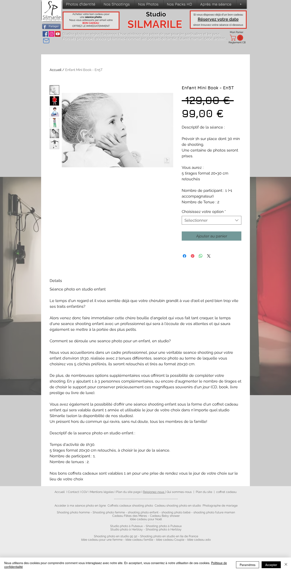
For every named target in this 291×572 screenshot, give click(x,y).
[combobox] (211, 220)
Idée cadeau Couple (170, 539)
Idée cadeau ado (199, 539)
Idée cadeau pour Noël (146, 519)
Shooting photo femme (109, 512)
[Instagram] (51, 34)
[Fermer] (285, 565)
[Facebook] (45, 34)
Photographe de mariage (220, 505)
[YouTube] (58, 34)
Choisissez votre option (204, 211)
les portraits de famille (159, 39)
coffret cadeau (226, 492)
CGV (85, 492)
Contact (74, 492)
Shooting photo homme (73, 512)
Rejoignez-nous (154, 492)
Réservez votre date (218, 19)
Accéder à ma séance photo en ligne (80, 505)
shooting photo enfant (143, 512)
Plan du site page (128, 492)
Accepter (271, 565)
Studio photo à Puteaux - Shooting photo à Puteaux (146, 526)
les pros (213, 34)
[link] (237, 38)
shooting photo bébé (176, 512)
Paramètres (247, 565)
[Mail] (46, 41)
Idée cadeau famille (139, 539)
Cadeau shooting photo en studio (178, 505)
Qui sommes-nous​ (179, 492)
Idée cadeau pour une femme (101, 539)
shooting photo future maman (214, 512)
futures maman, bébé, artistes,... (203, 39)
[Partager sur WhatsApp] (200, 256)
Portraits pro (72, 39)
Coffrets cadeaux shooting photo (130, 505)
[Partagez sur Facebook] (184, 256)
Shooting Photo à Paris (146, 522)
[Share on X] (208, 256)
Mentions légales (102, 492)
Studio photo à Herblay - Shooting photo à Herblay (146, 529)
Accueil (55, 70)
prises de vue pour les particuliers (176, 34)
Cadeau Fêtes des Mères (129, 515)
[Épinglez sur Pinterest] (192, 256)
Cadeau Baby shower (165, 515)
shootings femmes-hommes (117, 39)
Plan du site (204, 492)
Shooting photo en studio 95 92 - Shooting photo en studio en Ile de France (146, 536)
